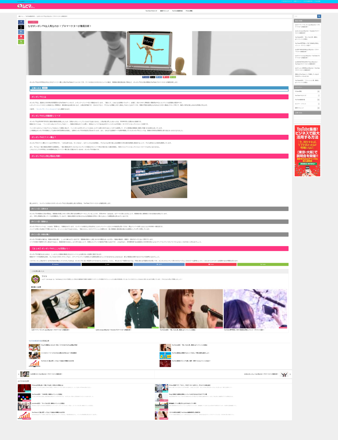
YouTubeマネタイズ (287, 1)
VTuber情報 (317, 1)
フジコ (44, 276)
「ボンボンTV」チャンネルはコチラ (46, 109)
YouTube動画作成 (308, 1)
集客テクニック (298, 1)
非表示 (44, 87)
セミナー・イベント (307, 103)
